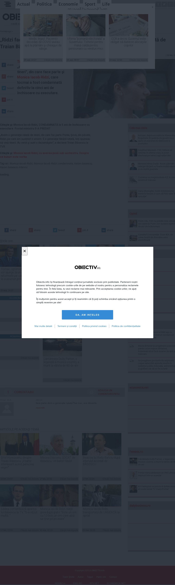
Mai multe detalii (43, 326)
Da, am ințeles (87, 314)
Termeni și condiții (67, 326)
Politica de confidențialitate (126, 326)
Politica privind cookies (94, 326)
